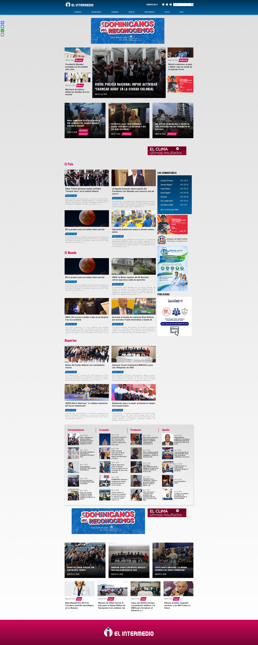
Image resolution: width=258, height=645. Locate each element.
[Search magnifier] (192, 4)
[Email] (2, 35)
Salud (181, 12)
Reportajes (83, 134)
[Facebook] (2, 23)
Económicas (115, 12)
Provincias (83, 130)
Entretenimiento (150, 12)
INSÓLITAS (183, 60)
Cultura (80, 85)
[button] (163, 72)
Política (167, 12)
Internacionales (96, 12)
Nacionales (78, 12)
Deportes (131, 12)
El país (111, 599)
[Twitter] (2, 27)
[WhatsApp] (2, 31)
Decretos (79, 60)
